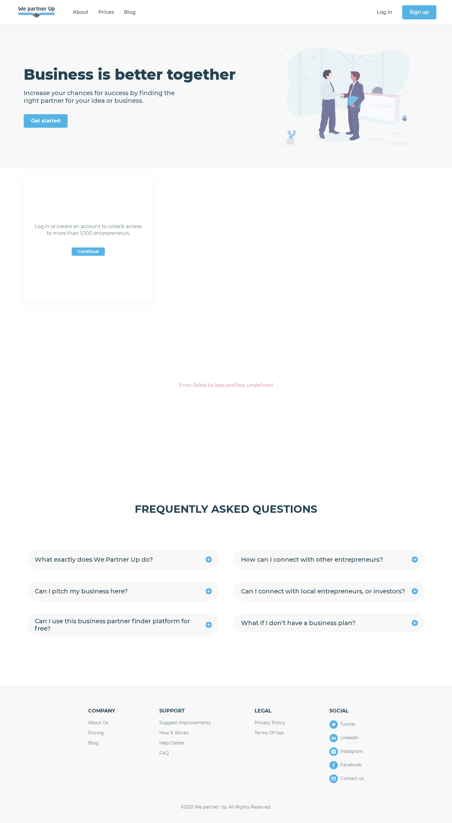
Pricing (96, 733)
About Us (98, 722)
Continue (88, 251)
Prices (106, 12)
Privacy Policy (270, 722)
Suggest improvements (185, 722)
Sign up (419, 12)
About (81, 12)
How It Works (173, 733)
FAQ (164, 753)
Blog (130, 12)
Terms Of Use (269, 733)
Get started (45, 121)
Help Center (172, 743)
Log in (384, 12)
